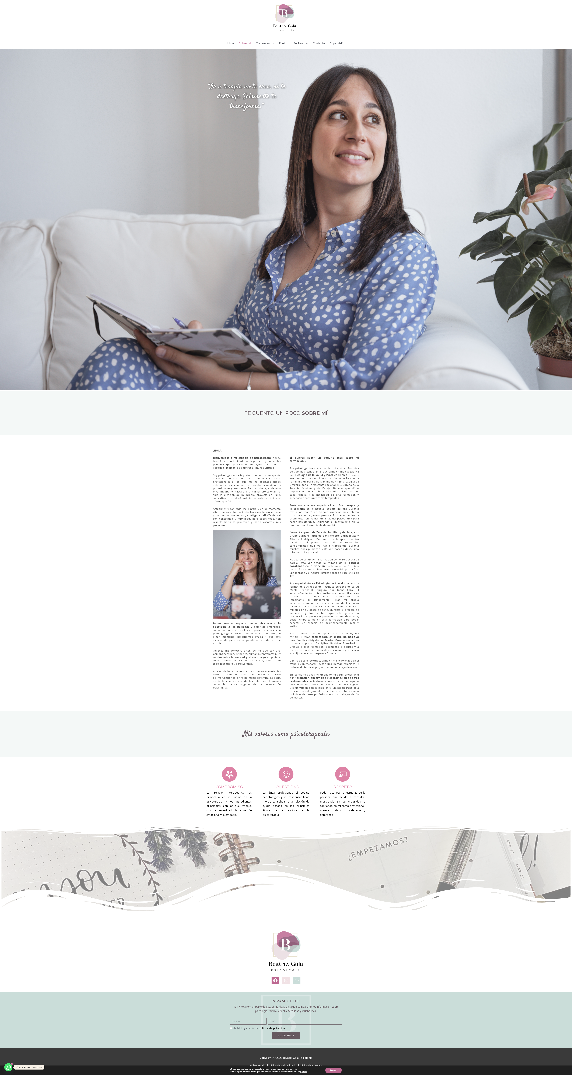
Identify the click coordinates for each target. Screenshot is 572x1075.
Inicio (230, 43)
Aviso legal (257, 1065)
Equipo (283, 43)
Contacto (319, 43)
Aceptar (333, 1070)
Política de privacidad (281, 1065)
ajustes (303, 1071)
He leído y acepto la (259, 1028)
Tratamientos (265, 43)
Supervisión (337, 43)
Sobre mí (245, 43)
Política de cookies (310, 1065)
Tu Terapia (300, 43)
